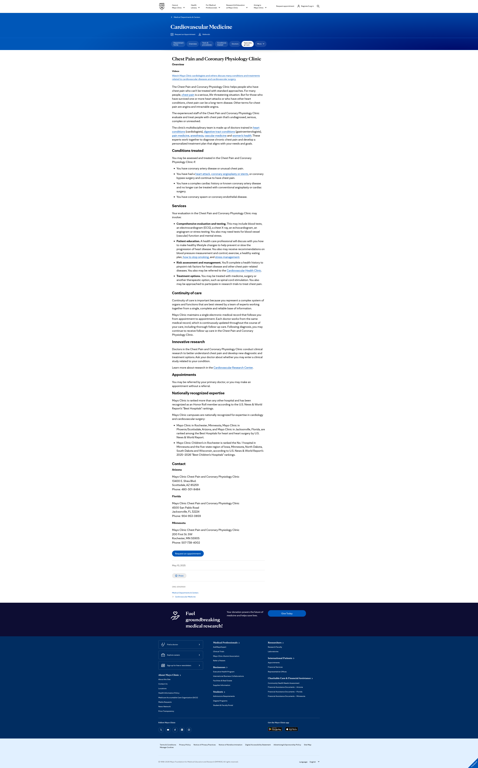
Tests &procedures (207, 44)
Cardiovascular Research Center (233, 367)
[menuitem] (178, 44)
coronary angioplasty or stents (229, 174)
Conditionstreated (221, 44)
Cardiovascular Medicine (201, 26)
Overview (193, 44)
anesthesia (197, 135)
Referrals (206, 34)
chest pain (188, 94)
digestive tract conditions (219, 131)
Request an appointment (188, 553)
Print (181, 575)
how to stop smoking (196, 257)
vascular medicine (216, 135)
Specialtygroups (248, 44)
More (259, 44)
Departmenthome (178, 44)
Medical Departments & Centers (187, 17)
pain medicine (180, 135)
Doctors (235, 44)
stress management (227, 257)
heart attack (202, 174)
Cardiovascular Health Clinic (244, 270)
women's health (242, 135)
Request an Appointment (185, 34)
